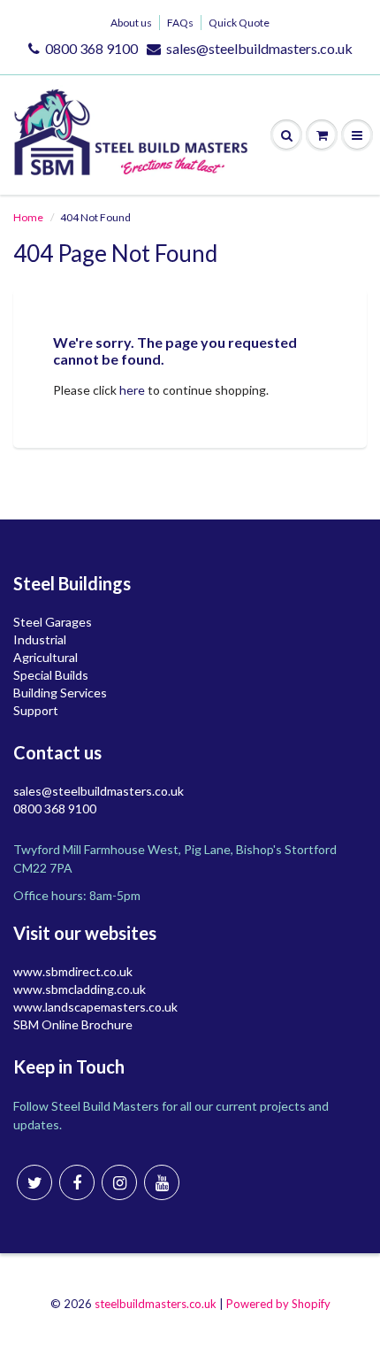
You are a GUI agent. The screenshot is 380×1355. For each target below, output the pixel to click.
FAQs (180, 22)
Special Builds (50, 674)
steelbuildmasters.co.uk (156, 1304)
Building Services (60, 692)
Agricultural (45, 657)
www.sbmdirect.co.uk (73, 971)
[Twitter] (34, 1182)
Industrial (39, 639)
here (132, 389)
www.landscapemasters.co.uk (95, 1006)
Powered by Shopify (278, 1304)
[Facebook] (77, 1182)
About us (131, 22)
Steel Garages (52, 621)
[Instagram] (119, 1182)
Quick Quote (239, 22)
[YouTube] (161, 1182)
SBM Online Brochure (73, 1024)
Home (28, 217)
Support (35, 710)
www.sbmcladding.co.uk (79, 989)
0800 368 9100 (91, 48)
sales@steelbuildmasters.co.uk (259, 48)
